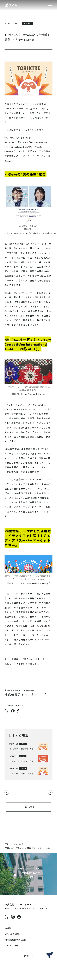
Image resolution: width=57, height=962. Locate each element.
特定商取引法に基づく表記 (15, 940)
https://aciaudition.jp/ (33, 393)
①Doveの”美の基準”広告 (18, 137)
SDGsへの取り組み (12, 934)
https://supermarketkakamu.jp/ (33, 583)
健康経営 (8, 928)
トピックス (16, 844)
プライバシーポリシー (13, 945)
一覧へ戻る (28, 807)
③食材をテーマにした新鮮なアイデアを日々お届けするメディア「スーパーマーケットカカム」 (28, 156)
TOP (6, 844)
